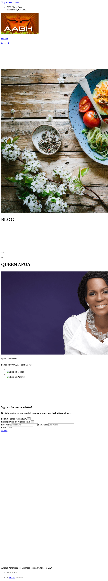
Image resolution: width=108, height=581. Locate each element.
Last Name (43, 424)
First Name (6, 424)
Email (3, 427)
